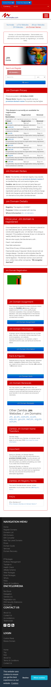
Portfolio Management (12, 562)
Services (7, 549)
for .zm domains (27, 213)
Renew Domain (9, 641)
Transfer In (8, 565)
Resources (8, 605)
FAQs (6, 581)
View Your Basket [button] (23, 3)
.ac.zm (9, 123)
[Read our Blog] (13, 625)
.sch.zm (10, 161)
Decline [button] (26, 678)
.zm (10, 417)
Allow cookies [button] (39, 678)
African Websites (38, 25)
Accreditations (9, 618)
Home (6, 527)
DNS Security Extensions (13, 602)
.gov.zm (10, 145)
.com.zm (10, 127)
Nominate (10, 25)
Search (26, 82)
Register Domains (10, 530)
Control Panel (9, 638)
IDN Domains (9, 535)
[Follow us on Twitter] (9, 625)
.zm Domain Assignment (25, 322)
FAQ (5, 655)
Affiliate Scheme (10, 570)
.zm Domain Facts (25, 376)
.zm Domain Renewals (25, 403)
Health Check (9, 567)
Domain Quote (9, 546)
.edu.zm (10, 139)
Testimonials (8, 621)
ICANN (21, 310)
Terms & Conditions (11, 583)
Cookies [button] (14, 683)
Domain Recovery (10, 551)
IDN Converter (9, 538)
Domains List (8, 532)
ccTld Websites (23, 25)
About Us (7, 613)
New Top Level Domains (13, 540)
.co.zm (9, 133)
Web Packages (9, 573)
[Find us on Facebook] (5, 625)
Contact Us (8, 615)
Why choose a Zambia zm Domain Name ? (23, 504)
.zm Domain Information (25, 349)
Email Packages (9, 575)
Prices (6, 543)
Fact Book (7, 591)
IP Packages (8, 559)
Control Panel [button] (7, 3)
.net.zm (10, 149)
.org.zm (10, 155)
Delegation (8, 594)
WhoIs (6, 578)
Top (5, 652)
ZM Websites (18, 27)
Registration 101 (10, 599)
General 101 (8, 597)
